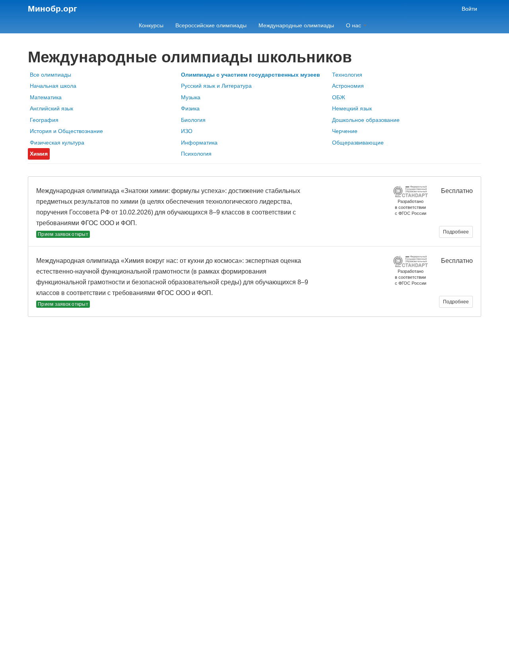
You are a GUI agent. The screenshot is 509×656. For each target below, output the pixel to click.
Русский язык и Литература (216, 86)
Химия (39, 153)
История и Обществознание (66, 131)
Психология (196, 153)
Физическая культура (57, 142)
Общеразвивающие (358, 142)
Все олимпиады (50, 74)
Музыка (190, 97)
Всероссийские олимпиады (211, 25)
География (44, 120)
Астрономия (348, 86)
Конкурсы (151, 25)
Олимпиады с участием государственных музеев (250, 74)
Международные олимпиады (296, 25)
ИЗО (186, 131)
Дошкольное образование (366, 120)
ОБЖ (338, 97)
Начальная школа (53, 86)
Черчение (344, 131)
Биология (193, 120)
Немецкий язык (352, 108)
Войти (469, 9)
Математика (46, 97)
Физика (190, 108)
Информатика (199, 142)
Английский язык (51, 108)
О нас (354, 25)
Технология (347, 74)
